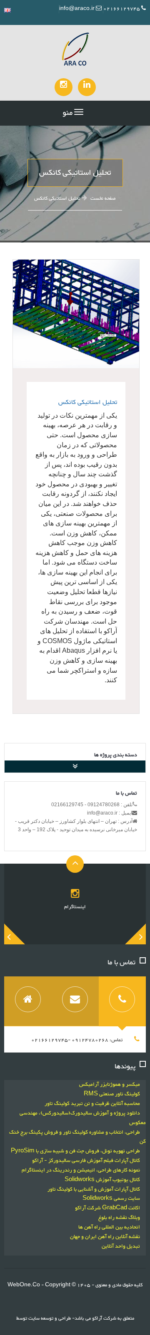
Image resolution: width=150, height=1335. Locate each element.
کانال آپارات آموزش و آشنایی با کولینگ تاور (94, 1189)
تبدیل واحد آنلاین (121, 1246)
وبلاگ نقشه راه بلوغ (119, 1218)
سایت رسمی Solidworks (111, 1199)
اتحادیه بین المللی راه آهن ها (109, 1227)
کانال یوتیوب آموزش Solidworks (102, 1180)
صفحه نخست (103, 198)
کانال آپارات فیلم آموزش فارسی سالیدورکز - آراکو (86, 1161)
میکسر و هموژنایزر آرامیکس (109, 1085)
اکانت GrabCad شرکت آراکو (107, 1208)
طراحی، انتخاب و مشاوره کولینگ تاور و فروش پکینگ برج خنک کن (77, 1137)
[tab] (122, 1001)
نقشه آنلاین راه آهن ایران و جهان (105, 1237)
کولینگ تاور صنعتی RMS (112, 1094)
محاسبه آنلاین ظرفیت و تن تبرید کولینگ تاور (92, 1104)
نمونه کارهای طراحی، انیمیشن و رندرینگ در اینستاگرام (81, 1170)
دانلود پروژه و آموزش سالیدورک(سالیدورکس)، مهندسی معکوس (83, 1118)
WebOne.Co (24, 1285)
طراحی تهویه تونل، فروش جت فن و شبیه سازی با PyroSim (75, 1151)
